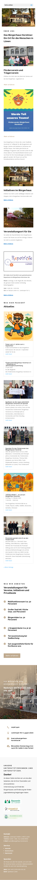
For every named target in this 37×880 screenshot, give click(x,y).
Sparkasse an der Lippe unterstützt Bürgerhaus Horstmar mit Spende (17, 402)
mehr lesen (8, 354)
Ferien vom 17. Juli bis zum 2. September (15, 345)
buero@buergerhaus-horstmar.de (18, 841)
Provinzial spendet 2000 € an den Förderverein (16, 538)
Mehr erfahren (9, 85)
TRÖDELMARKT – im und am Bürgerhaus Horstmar (15, 495)
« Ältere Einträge (8, 567)
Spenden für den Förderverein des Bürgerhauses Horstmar (17, 449)
